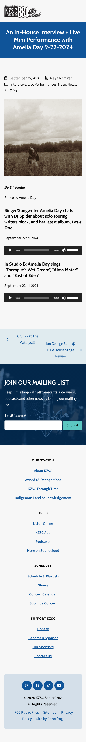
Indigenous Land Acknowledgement (43, 498)
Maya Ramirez (61, 78)
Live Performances (42, 84)
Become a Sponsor (43, 638)
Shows (43, 585)
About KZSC (43, 471)
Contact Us (43, 656)
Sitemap (50, 712)
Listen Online (43, 523)
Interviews (18, 84)
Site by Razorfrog (49, 719)
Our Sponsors (43, 647)
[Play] (10, 250)
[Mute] (64, 250)
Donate (43, 629)
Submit (72, 425)
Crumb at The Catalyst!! (22, 340)
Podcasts (43, 541)
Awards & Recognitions (43, 480)
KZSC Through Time (43, 489)
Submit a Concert (43, 603)
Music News (67, 84)
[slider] (73, 250)
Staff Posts (12, 91)
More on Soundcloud (43, 550)
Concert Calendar (43, 594)
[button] (78, 11)
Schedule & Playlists (43, 576)
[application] (43, 250)
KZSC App (43, 532)
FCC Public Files (26, 712)
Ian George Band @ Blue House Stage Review (59, 350)
